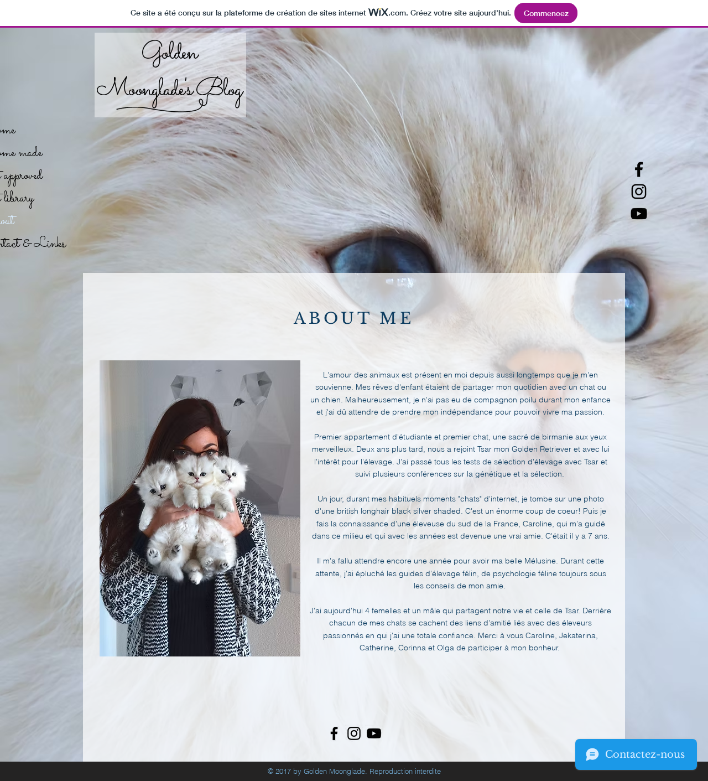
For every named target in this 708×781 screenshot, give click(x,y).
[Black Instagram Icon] (639, 191)
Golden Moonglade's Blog (168, 71)
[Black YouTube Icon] (639, 214)
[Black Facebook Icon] (639, 169)
